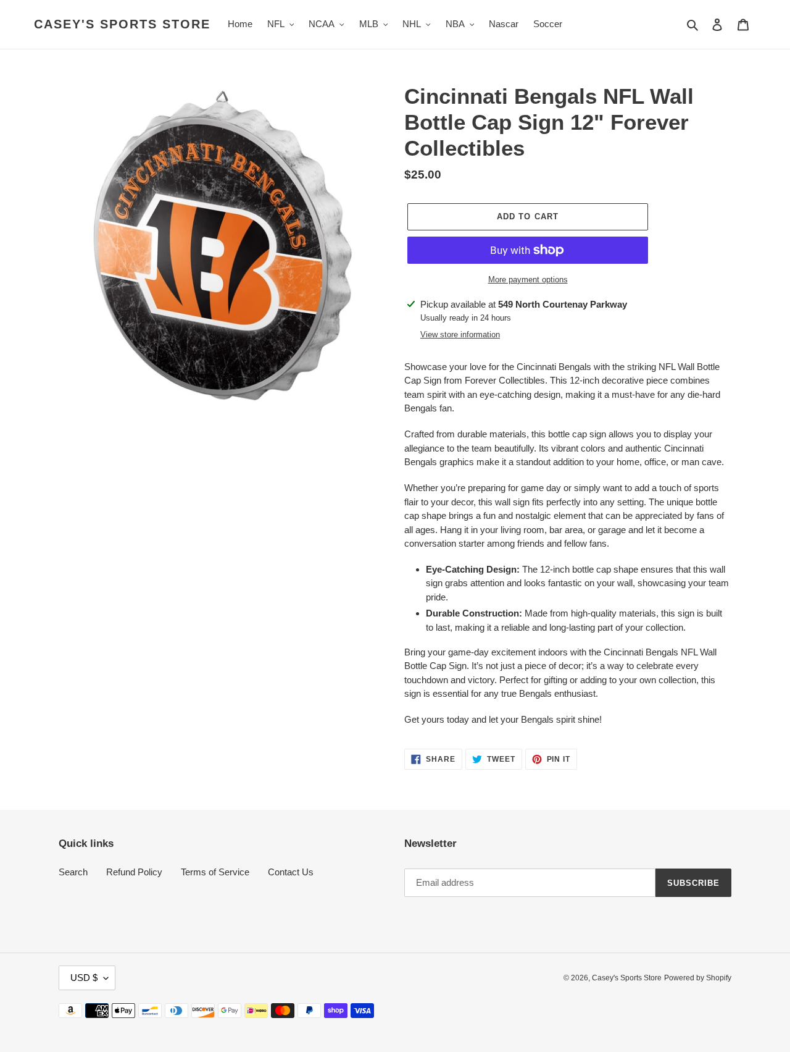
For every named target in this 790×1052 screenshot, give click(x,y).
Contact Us (291, 872)
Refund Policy (134, 872)
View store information (460, 334)
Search (73, 872)
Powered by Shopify (697, 978)
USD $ (84, 977)
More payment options (528, 279)
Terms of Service (215, 872)
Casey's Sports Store (122, 24)
